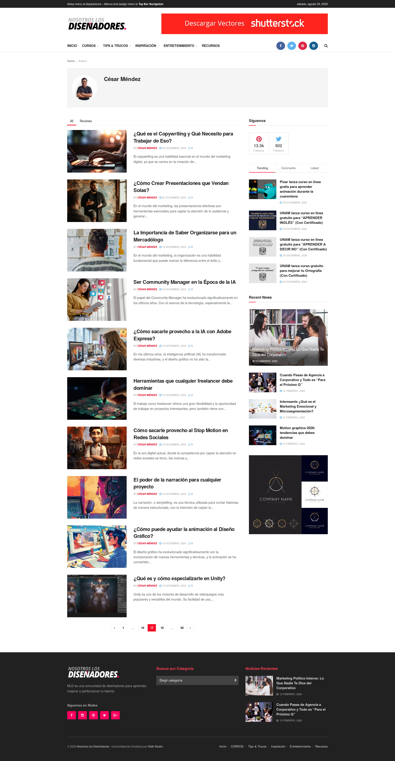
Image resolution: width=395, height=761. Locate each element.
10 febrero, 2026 (266, 361)
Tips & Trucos (115, 45)
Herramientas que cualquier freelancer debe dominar (183, 384)
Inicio (72, 45)
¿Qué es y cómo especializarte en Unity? (179, 578)
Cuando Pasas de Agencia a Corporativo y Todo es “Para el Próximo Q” (302, 379)
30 (182, 628)
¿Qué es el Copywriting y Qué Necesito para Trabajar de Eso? (183, 137)
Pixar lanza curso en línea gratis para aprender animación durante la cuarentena (300, 189)
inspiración (145, 45)
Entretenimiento (179, 45)
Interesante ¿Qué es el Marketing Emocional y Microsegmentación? (298, 406)
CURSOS (89, 45)
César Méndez (147, 148)
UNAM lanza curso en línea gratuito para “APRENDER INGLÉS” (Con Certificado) (301, 217)
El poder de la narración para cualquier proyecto (177, 483)
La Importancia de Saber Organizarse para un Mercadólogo (184, 236)
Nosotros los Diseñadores (93, 746)
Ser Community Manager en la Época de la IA (184, 281)
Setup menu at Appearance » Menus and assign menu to (115, 4)
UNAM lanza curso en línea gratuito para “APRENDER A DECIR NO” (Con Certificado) (303, 244)
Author (82, 61)
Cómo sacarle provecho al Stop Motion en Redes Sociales (180, 433)
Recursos (211, 45)
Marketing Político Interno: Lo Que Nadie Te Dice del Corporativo (287, 351)
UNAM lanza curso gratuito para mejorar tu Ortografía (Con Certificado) (301, 270)
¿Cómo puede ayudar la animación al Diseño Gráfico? (184, 532)
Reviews (86, 121)
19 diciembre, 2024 (173, 247)
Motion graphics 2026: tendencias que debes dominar (297, 432)
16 (142, 628)
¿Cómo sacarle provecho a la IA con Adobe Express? (182, 335)
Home (71, 61)
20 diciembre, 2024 (173, 148)
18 (162, 628)
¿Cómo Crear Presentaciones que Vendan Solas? (181, 186)
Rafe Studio (155, 746)
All (71, 121)
